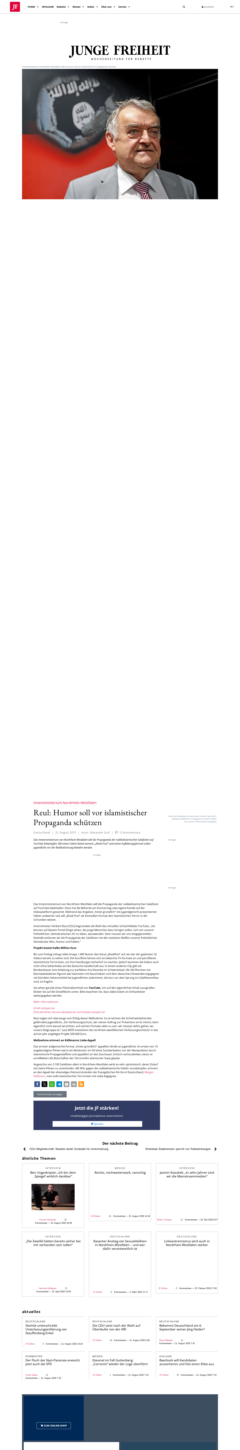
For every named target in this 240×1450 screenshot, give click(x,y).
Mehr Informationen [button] (45, 1002)
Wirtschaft (48, 6)
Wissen (76, 6)
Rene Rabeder (166, 1340)
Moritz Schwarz (164, 1219)
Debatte (61, 6)
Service (122, 6)
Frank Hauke (31, 1375)
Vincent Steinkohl (47, 1219)
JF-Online (97, 1292)
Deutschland (41, 832)
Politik (31, 6)
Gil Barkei (95, 1216)
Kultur (90, 6)
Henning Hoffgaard (47, 1288)
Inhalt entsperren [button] (44, 1008)
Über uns (106, 6)
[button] (184, 7)
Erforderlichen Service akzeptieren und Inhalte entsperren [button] (69, 1012)
